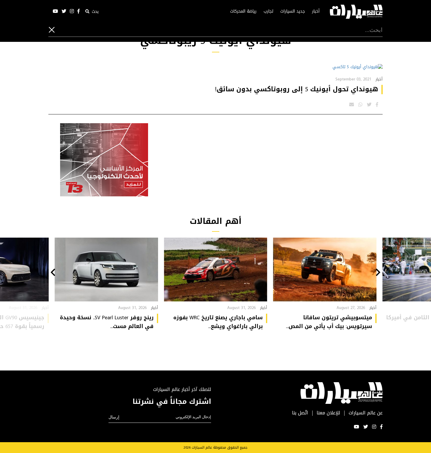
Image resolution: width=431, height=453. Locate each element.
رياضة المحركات (243, 11)
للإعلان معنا (328, 413)
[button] (378, 273)
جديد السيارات (292, 11)
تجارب (268, 11)
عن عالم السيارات (366, 413)
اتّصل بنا (300, 413)
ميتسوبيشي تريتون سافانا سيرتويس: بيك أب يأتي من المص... (329, 322)
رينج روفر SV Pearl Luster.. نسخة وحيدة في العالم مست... (107, 322)
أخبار (316, 11)
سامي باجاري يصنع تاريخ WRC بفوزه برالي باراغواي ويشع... (218, 322)
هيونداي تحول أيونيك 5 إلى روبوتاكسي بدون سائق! (296, 89)
